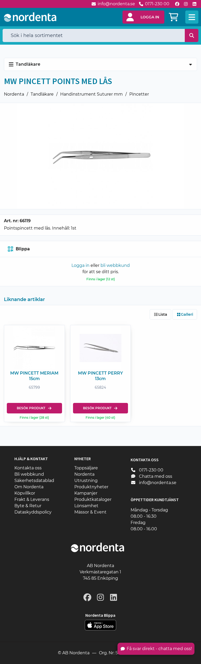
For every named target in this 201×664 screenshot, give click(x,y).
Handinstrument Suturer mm (91, 94)
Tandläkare (42, 94)
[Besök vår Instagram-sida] (186, 4)
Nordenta (14, 94)
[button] (143, 17)
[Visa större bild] (100, 156)
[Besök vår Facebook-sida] (177, 4)
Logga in (80, 265)
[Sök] (192, 35)
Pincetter (139, 94)
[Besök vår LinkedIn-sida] (194, 4)
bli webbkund (115, 265)
